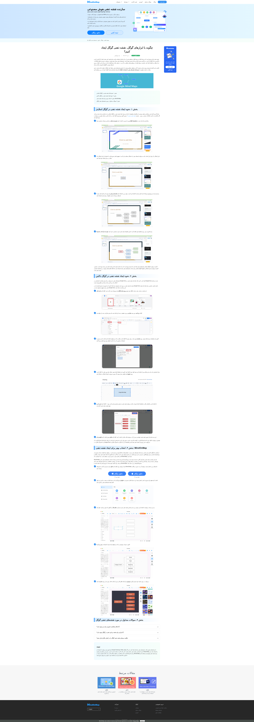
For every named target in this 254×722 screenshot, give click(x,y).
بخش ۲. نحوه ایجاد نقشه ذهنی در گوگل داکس (106, 96)
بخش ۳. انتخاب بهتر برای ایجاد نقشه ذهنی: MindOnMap (109, 98)
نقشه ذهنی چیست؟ (131, 116)
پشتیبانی (137, 708)
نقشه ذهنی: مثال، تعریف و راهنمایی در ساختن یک (127, 692)
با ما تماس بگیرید (118, 710)
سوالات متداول (148, 2)
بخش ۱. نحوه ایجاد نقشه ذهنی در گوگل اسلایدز (107, 93)
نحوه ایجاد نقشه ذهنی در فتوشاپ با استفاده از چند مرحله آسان (147, 692)
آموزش (140, 2)
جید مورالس (117, 55)
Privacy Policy (136, 721)
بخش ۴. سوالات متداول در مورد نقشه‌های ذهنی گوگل (108, 101)
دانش (99, 40)
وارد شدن (162, 2)
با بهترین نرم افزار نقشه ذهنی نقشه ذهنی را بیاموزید (106, 692)
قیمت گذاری (134, 2)
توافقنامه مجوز (158, 712)
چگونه (106, 690)
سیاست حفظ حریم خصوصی (161, 708)
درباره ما (116, 708)
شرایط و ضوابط (159, 710)
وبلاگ (154, 2)
